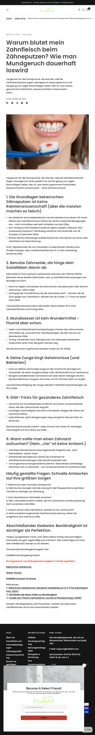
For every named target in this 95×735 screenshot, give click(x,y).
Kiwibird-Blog (20, 18)
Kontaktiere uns (14, 641)
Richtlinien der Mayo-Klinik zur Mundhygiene (33, 594)
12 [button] (65, 224)
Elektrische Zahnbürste (18, 566)
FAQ (30, 661)
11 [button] (18, 253)
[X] (12, 102)
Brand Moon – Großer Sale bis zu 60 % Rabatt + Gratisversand (47, 2)
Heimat (9, 18)
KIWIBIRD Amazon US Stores (21, 578)
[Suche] (84, 10)
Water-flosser (14, 572)
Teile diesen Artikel (16, 99)
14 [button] (34, 234)
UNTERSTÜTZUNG (36, 633)
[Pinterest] (17, 102)
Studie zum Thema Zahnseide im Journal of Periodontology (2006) (45, 597)
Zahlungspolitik (13, 651)
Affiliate (32, 637)
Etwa (8, 633)
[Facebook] (7, 102)
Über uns (10, 637)
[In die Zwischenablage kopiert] (27, 102)
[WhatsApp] (22, 102)
